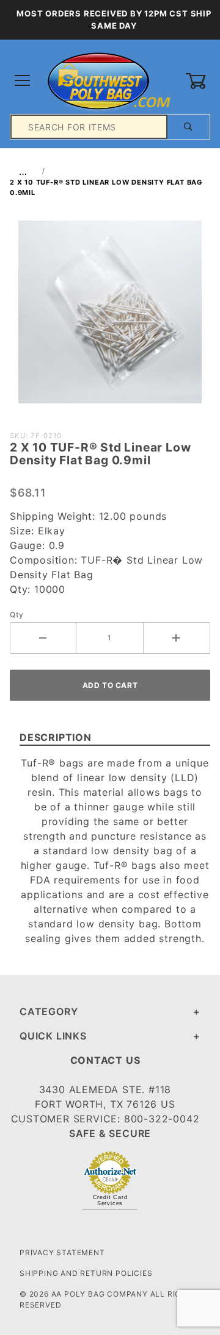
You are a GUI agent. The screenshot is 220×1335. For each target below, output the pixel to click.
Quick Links (53, 1036)
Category (49, 1011)
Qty (16, 614)
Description (56, 737)
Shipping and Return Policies (86, 1273)
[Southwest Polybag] (110, 80)
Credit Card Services (110, 1200)
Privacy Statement (62, 1252)
